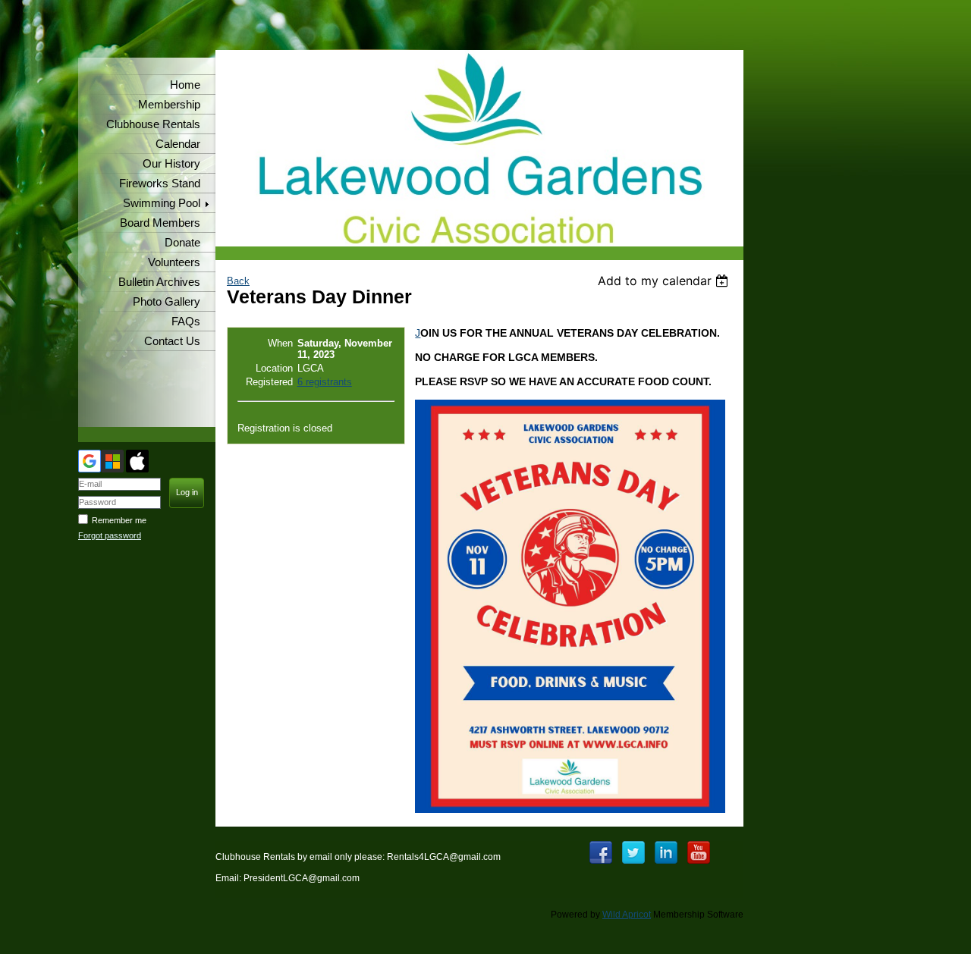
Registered (269, 382)
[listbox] (665, 280)
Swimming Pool (161, 203)
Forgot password (109, 535)
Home (185, 85)
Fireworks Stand (159, 183)
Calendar (178, 144)
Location (274, 368)
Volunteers (174, 262)
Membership (169, 105)
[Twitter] (633, 852)
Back (238, 281)
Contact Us (172, 341)
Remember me (119, 520)
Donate (182, 243)
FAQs (185, 321)
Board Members (160, 223)
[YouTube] (698, 852)
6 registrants (324, 382)
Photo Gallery (166, 302)
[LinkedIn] (666, 852)
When (280, 343)
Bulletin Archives (159, 282)
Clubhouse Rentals (153, 124)
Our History (171, 164)
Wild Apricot (626, 914)
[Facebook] (600, 852)
